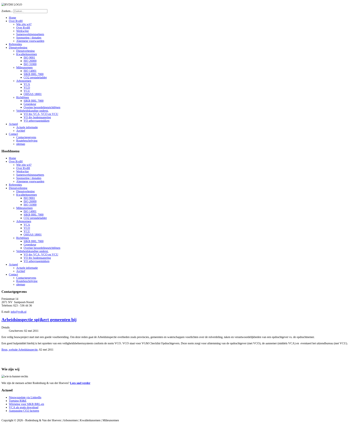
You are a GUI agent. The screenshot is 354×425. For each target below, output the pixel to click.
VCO (27, 87)
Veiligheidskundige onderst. (32, 110)
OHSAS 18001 (33, 94)
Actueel (13, 124)
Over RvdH (16, 21)
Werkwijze (22, 30)
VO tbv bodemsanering (37, 117)
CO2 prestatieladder (35, 77)
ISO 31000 (30, 64)
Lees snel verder (80, 383)
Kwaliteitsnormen (26, 54)
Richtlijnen (22, 97)
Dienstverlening (18, 47)
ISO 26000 (30, 60)
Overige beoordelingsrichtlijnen (42, 107)
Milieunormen (24, 67)
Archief (20, 130)
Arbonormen (23, 80)
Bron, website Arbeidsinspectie (19, 349)
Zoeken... (7, 11)
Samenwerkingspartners (30, 34)
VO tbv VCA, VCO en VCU (41, 114)
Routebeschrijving (26, 140)
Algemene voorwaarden (30, 40)
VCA (27, 84)
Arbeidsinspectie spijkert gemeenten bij (39, 319)
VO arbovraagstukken (36, 120)
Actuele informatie (27, 127)
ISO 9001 (29, 57)
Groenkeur (30, 104)
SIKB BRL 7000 (34, 74)
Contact (13, 134)
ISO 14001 (30, 70)
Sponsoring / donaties (28, 37)
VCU (27, 90)
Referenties (15, 44)
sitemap (20, 143)
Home (12, 17)
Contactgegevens (26, 137)
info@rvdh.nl (18, 311)
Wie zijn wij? (24, 24)
